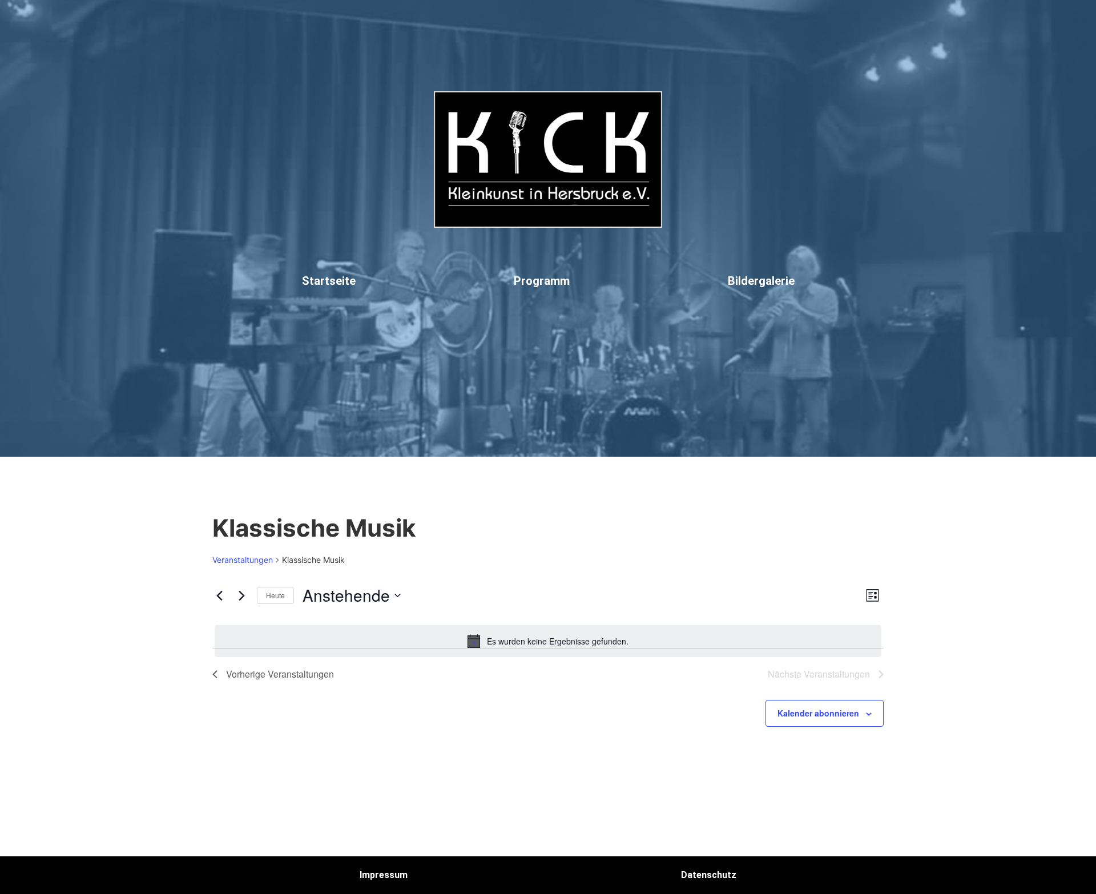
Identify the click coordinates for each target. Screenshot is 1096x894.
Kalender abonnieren (818, 713)
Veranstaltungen (242, 560)
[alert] (548, 641)
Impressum (384, 874)
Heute (275, 595)
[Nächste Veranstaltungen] (241, 595)
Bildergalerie (761, 281)
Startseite (329, 281)
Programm (542, 281)
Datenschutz (708, 874)
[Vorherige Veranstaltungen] (219, 595)
